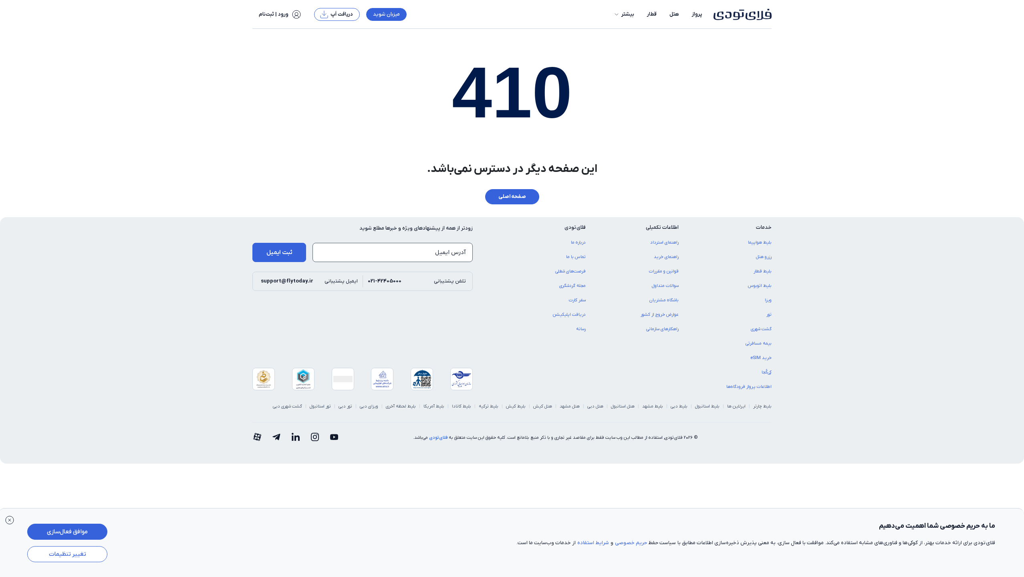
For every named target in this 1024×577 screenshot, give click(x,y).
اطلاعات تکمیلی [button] (662, 227)
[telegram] (276, 437)
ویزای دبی (369, 406)
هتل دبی (595, 406)
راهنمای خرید (666, 257)
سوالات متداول (665, 285)
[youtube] (334, 437)
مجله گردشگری (572, 285)
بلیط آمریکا (433, 406)
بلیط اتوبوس (760, 285)
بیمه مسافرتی (759, 343)
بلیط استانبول (707, 406)
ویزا (768, 300)
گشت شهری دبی (287, 406)
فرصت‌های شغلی (570, 271)
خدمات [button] (764, 227)
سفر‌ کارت (577, 300)
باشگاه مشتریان (664, 300)
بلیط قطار (763, 271)
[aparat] (257, 437)
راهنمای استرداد (664, 242)
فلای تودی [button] (575, 227)
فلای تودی (438, 437)
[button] (624, 14)
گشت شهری (761, 329)
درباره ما (578, 242)
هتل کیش (542, 406)
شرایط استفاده (593, 543)
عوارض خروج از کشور (660, 314)
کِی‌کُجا (767, 372)
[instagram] (315, 437)
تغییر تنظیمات (67, 554)
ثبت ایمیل (279, 252)
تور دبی (345, 406)
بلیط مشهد (652, 406)
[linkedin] (295, 437)
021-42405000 (384, 281)
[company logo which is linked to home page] (740, 14)
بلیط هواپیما (760, 242)
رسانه (581, 329)
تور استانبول (320, 406)
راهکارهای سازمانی (662, 329)
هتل (674, 14)
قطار (652, 14)
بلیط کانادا (461, 406)
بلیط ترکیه (488, 406)
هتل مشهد (570, 406)
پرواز (697, 14)
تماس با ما (576, 257)
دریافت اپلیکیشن (569, 314)
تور (769, 314)
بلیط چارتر (762, 406)
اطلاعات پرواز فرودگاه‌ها (749, 386)
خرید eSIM (761, 358)
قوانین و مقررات (664, 271)
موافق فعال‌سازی (67, 532)
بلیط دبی (679, 406)
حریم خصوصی (631, 543)
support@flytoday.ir (287, 281)
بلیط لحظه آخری (401, 406)
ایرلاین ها (736, 406)
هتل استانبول (623, 406)
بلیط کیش (516, 406)
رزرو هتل (764, 257)
